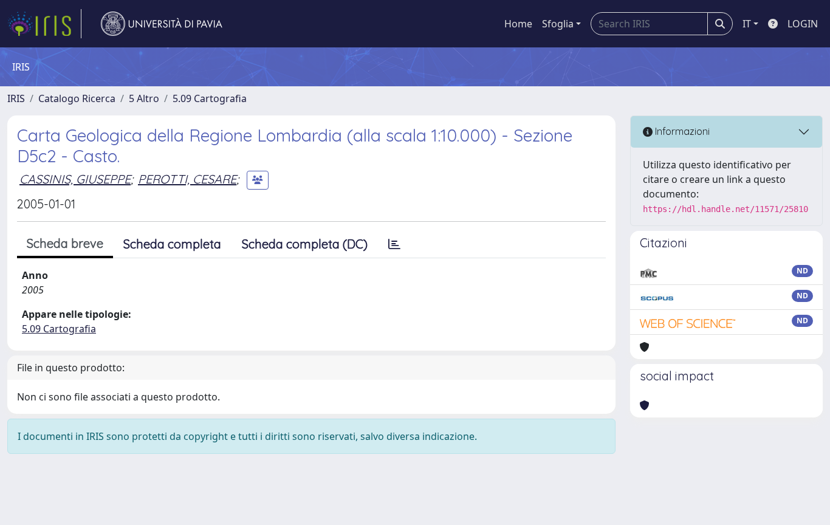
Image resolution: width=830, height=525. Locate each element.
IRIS (16, 98)
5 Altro (144, 98)
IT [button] (747, 23)
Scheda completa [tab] (172, 244)
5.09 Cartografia (210, 98)
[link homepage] (44, 23)
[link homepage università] (161, 23)
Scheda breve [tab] (65, 243)
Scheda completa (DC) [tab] (305, 244)
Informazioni (681, 131)
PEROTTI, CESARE (187, 179)
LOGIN (802, 23)
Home (518, 23)
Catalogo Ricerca (76, 98)
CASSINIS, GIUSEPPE (75, 179)
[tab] (394, 244)
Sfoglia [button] (558, 23)
